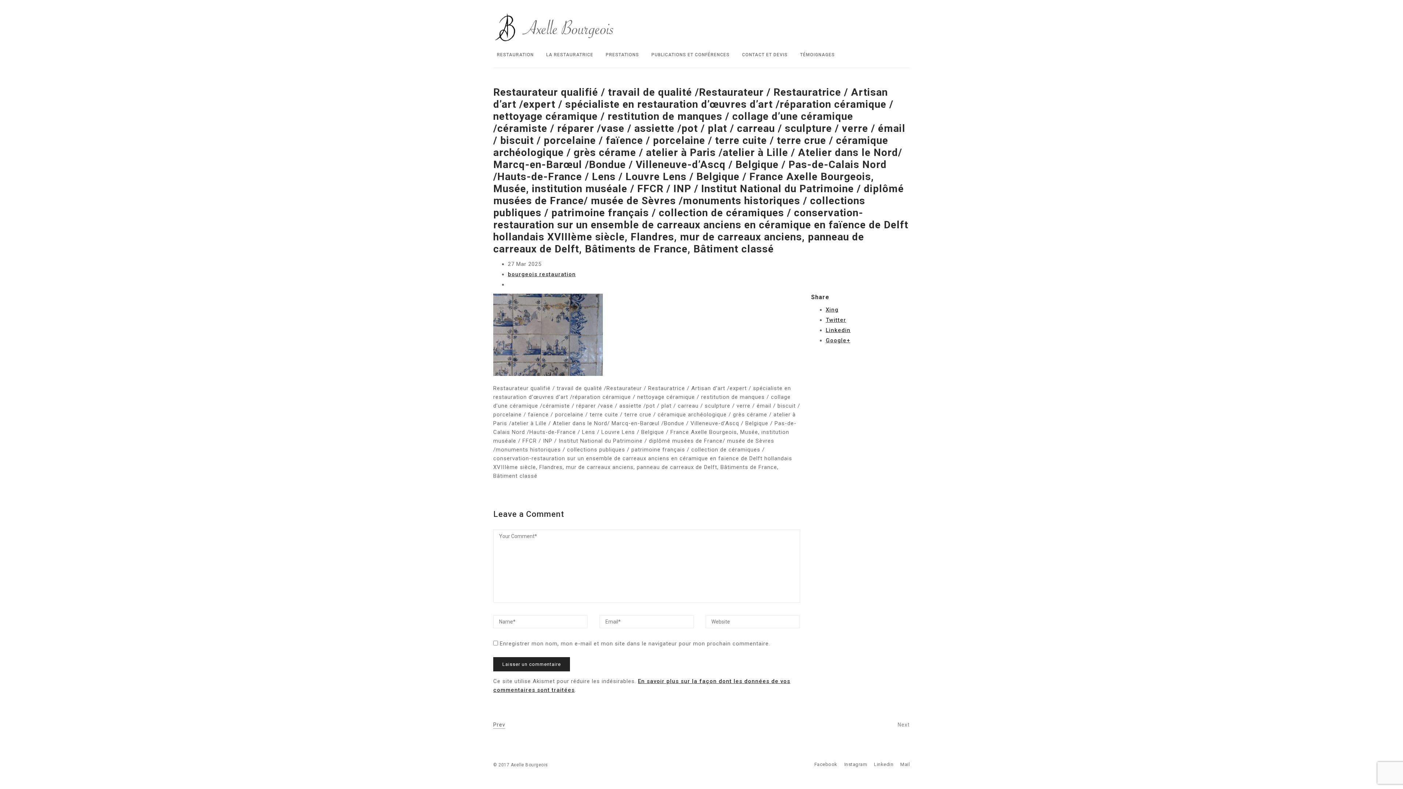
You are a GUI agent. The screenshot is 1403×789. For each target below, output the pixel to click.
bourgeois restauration (542, 274)
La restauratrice (569, 54)
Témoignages (817, 54)
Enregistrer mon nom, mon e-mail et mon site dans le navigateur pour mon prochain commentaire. (635, 643)
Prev (499, 725)
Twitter (836, 320)
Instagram (855, 764)
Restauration (515, 54)
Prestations (622, 54)
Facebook (825, 764)
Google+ (838, 340)
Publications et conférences (690, 54)
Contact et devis (765, 54)
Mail (905, 764)
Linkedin (838, 330)
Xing (832, 309)
